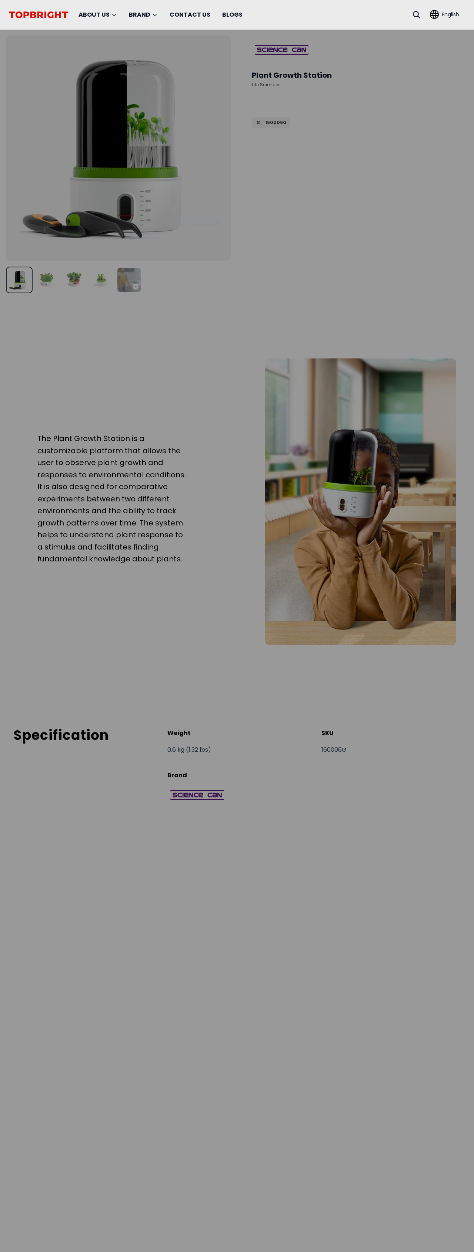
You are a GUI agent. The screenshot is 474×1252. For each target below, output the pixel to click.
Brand (139, 14)
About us (94, 14)
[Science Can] (281, 49)
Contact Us (190, 14)
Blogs (232, 14)
